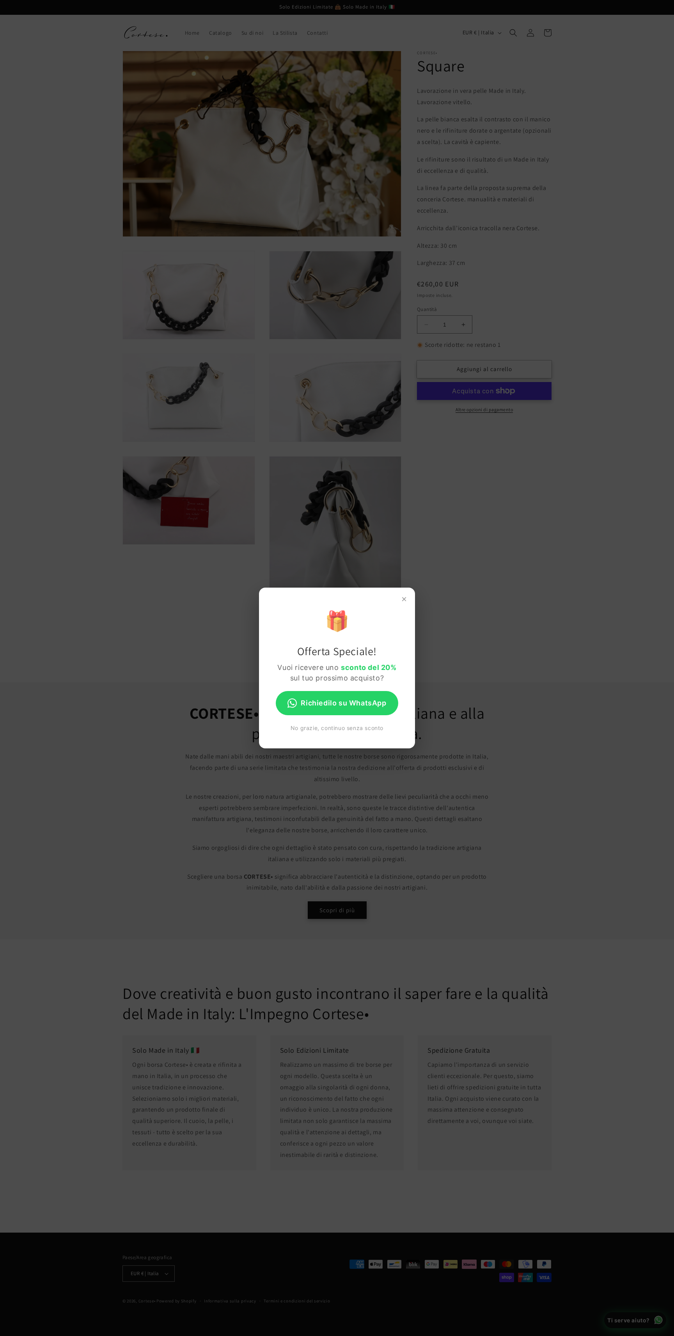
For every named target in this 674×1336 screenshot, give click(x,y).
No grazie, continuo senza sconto (337, 728)
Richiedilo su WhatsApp (343, 703)
